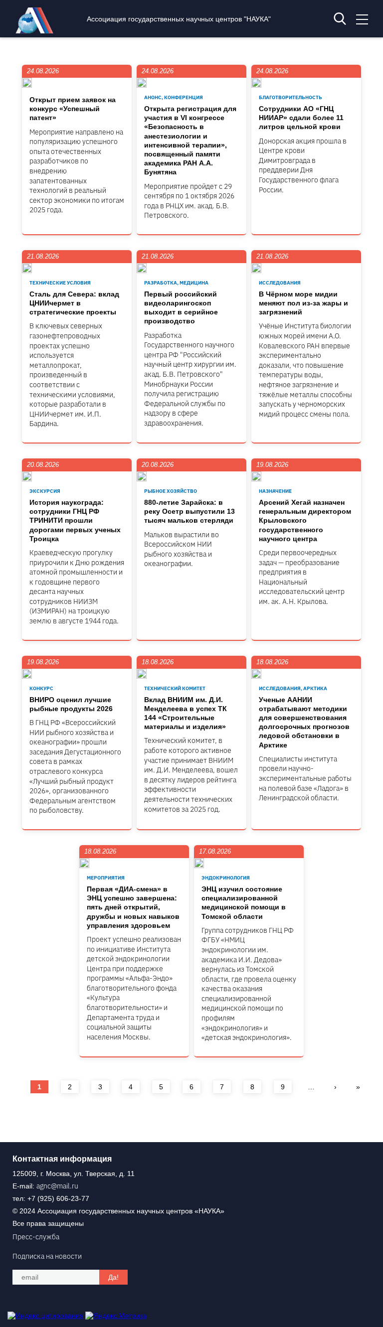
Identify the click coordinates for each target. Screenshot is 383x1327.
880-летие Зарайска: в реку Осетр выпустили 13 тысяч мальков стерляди (189, 511)
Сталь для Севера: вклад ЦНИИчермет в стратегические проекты (74, 303)
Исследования (280, 283)
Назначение (275, 491)
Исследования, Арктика (293, 688)
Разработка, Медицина (176, 283)
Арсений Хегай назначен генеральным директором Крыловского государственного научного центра (305, 520)
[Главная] (36, 31)
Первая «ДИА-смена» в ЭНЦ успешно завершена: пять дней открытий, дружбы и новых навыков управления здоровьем (133, 907)
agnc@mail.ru (57, 1185)
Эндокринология (225, 878)
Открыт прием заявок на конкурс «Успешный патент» (72, 109)
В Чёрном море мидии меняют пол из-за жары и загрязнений (303, 303)
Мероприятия (106, 878)
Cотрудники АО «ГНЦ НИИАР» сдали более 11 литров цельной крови (301, 118)
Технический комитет (174, 688)
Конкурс (41, 688)
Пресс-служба (35, 1236)
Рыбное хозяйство (170, 491)
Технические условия (60, 283)
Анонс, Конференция (173, 97)
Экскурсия (44, 491)
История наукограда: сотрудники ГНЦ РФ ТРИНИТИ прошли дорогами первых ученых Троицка (75, 520)
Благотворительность (290, 97)
